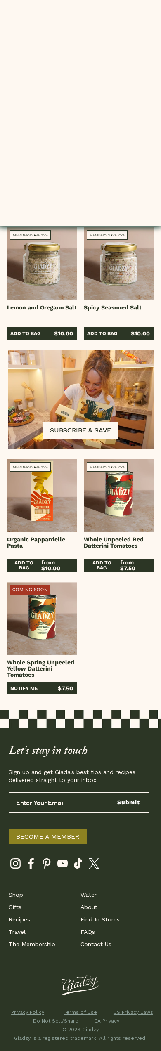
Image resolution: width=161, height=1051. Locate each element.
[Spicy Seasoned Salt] (119, 263)
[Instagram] (15, 865)
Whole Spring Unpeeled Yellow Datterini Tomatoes (40, 668)
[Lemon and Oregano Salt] (42, 263)
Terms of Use (80, 1012)
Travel (17, 931)
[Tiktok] (78, 865)
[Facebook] (31, 865)
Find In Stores (100, 919)
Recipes (19, 919)
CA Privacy (106, 1021)
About (88, 907)
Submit (128, 802)
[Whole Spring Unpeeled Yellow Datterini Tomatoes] (42, 618)
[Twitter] (94, 865)
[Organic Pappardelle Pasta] (42, 495)
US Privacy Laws (133, 1012)
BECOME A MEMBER (47, 837)
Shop (16, 894)
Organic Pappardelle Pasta (36, 542)
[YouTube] (62, 865)
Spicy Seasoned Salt (113, 307)
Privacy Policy (27, 1012)
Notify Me (24, 688)
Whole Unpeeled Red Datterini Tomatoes (114, 542)
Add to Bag (25, 333)
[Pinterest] (47, 865)
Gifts (15, 907)
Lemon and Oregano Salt (42, 307)
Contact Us (95, 944)
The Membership (32, 944)
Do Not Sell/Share (54, 1021)
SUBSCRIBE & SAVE (80, 430)
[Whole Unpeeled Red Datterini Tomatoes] (119, 495)
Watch (89, 894)
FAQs (87, 931)
